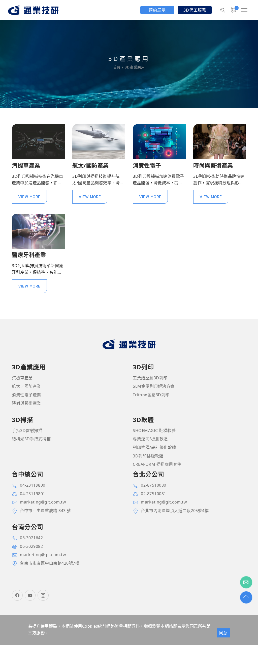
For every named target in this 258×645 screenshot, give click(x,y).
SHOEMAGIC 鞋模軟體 (154, 430)
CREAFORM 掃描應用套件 (157, 464)
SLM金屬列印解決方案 (154, 386)
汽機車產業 (26, 165)
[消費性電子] (159, 141)
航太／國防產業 (26, 386)
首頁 (117, 67)
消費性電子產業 (26, 395)
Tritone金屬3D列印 (151, 395)
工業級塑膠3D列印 (150, 378)
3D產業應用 (134, 67)
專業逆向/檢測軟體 (150, 439)
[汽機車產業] (38, 141)
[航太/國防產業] (98, 141)
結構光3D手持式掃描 (31, 439)
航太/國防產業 (90, 165)
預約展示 (157, 10)
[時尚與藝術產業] (219, 141)
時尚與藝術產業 (213, 165)
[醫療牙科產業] (38, 231)
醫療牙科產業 (29, 254)
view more (29, 197)
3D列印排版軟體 (148, 456)
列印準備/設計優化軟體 (154, 447)
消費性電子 (147, 165)
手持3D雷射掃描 (27, 430)
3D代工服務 (194, 10)
